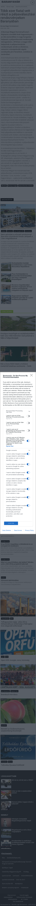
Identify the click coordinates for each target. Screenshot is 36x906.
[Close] (32, 376)
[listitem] (18, 411)
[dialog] (18, 453)
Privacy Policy (29, 530)
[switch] (28, 416)
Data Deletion (6, 530)
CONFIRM (11, 523)
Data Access (18, 530)
